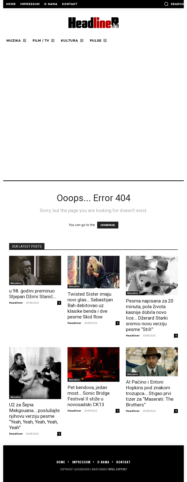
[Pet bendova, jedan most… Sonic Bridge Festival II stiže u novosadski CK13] (93, 364)
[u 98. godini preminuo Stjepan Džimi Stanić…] (35, 270)
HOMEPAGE (108, 225)
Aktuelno (15, 283)
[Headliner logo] (93, 22)
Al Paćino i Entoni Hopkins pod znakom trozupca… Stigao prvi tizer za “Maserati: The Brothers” (150, 393)
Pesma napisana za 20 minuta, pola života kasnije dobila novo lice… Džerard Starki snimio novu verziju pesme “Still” (150, 315)
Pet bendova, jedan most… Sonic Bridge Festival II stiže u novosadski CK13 (89, 396)
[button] (174, 4)
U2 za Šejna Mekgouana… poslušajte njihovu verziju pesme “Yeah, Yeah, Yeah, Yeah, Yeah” (34, 416)
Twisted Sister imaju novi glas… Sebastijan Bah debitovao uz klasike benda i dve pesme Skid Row (90, 305)
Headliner (16, 302)
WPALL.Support (117, 469)
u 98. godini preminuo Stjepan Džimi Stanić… (33, 293)
